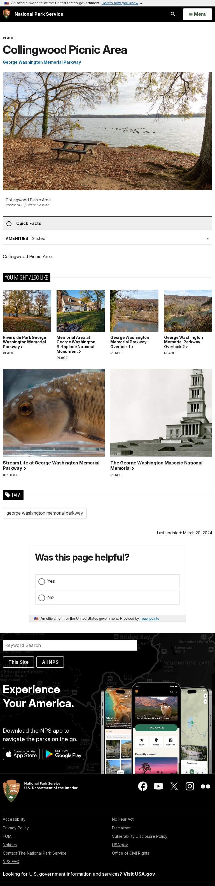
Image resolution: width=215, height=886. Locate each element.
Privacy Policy (16, 827)
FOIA (7, 836)
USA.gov (120, 844)
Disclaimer (121, 827)
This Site (18, 662)
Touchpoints (149, 618)
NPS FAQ (11, 861)
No (50, 597)
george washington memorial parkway (44, 513)
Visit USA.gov (139, 874)
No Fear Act (123, 819)
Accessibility (14, 819)
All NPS (50, 662)
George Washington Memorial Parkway (42, 62)
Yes (51, 581)
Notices (10, 844)
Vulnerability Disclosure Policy (139, 836)
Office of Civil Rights (130, 853)
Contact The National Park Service (35, 853)
